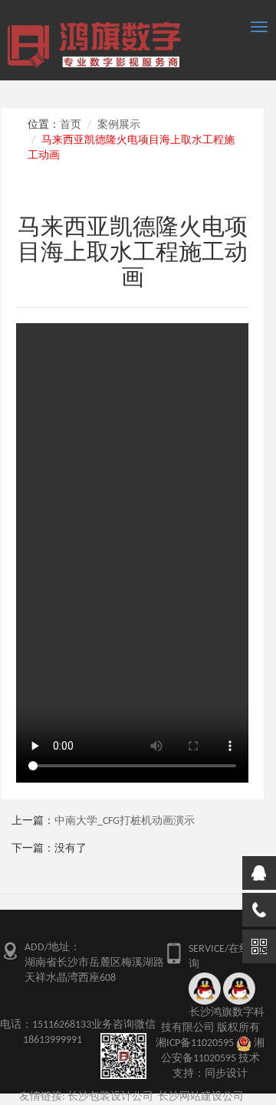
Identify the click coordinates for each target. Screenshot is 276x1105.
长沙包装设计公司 (110, 1097)
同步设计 (226, 1074)
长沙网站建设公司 (201, 1097)
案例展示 (118, 125)
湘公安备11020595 (213, 1051)
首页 (70, 125)
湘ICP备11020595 (195, 1043)
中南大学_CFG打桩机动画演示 (124, 821)
